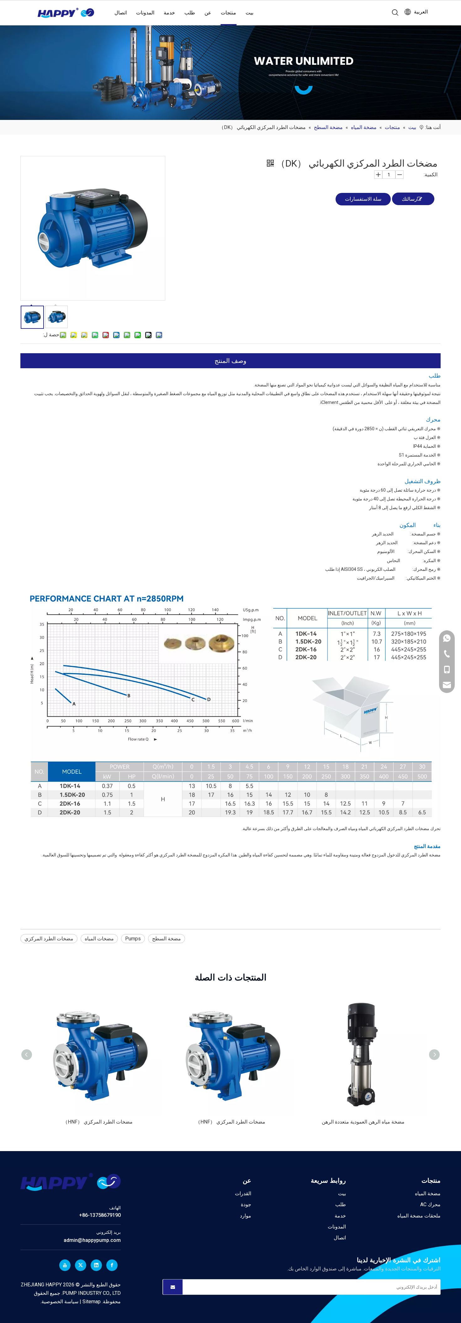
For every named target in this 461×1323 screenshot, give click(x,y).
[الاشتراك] (173, 1287)
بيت (249, 13)
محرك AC (430, 1204)
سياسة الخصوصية (59, 1302)
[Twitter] (80, 1265)
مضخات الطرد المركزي (48, 939)
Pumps (133, 939)
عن (207, 13)
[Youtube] (65, 1265)
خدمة (169, 13)
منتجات (228, 13)
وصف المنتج (230, 360)
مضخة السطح (166, 939)
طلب (189, 13)
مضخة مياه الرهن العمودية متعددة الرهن (363, 1122)
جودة (246, 1204)
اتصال (120, 13)
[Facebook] (112, 1265)
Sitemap (91, 1302)
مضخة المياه (428, 1193)
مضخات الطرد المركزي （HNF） (98, 1122)
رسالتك (409, 199)
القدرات (243, 1193)
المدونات (145, 13)
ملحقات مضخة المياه (419, 1216)
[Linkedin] (96, 1265)
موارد (245, 1216)
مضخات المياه (99, 939)
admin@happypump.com (92, 1240)
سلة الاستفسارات (363, 199)
